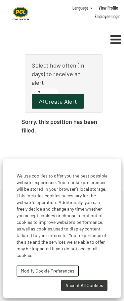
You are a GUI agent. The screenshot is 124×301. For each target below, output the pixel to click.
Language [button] (80, 8)
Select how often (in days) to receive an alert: (58, 74)
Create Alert (60, 101)
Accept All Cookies (84, 285)
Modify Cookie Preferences (47, 271)
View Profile (108, 8)
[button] (103, 39)
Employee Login (107, 16)
